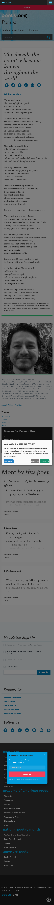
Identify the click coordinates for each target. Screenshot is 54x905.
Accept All (45, 461)
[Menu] (50, 2)
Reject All (35, 461)
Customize (8, 461)
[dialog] (27, 452)
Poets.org (6, 2)
